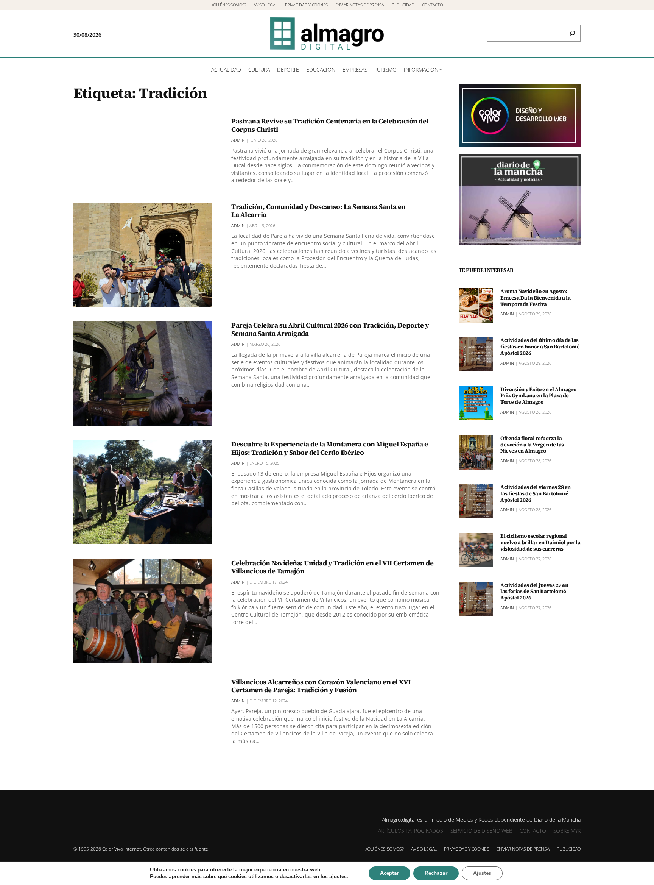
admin (238, 140)
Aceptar (389, 873)
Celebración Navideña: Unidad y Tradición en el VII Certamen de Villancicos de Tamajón (332, 567)
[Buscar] (572, 33)
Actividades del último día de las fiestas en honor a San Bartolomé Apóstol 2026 (539, 346)
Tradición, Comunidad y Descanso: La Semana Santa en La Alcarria (318, 211)
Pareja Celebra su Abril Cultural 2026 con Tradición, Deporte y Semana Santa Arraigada (330, 329)
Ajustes (482, 873)
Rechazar (436, 873)
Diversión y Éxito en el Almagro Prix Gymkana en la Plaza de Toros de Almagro (538, 395)
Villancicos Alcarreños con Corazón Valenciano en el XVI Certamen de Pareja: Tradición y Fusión (321, 686)
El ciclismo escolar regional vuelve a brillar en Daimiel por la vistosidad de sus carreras (540, 542)
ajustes (338, 876)
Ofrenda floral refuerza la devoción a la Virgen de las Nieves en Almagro (532, 444)
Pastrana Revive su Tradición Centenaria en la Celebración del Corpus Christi (329, 125)
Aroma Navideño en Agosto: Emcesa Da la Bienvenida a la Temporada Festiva (535, 297)
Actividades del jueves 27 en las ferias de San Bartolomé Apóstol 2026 (534, 591)
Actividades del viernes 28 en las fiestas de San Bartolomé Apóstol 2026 (535, 493)
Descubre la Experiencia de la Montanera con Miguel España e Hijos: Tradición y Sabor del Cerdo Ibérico (329, 448)
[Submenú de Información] (440, 69)
